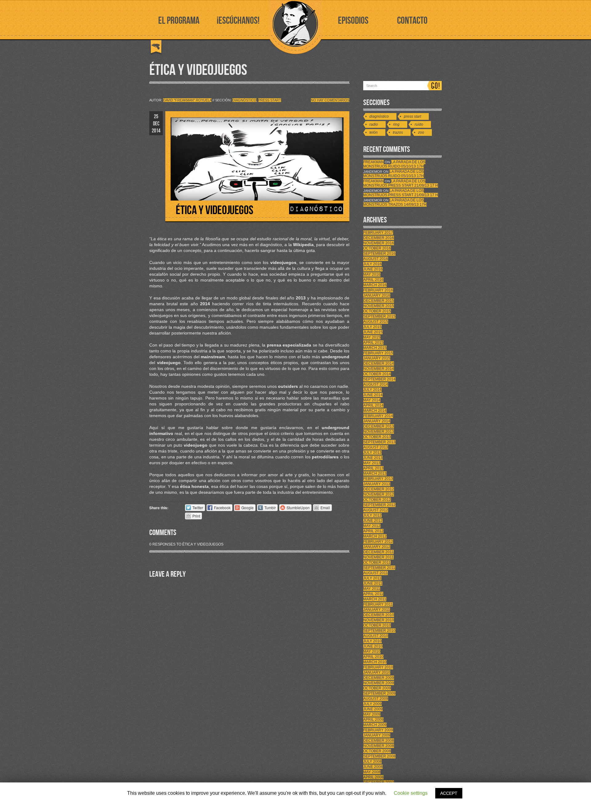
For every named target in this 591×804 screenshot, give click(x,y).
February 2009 (378, 730)
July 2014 (372, 390)
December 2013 (378, 426)
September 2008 (379, 756)
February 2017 (378, 232)
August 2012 (375, 510)
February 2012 (378, 541)
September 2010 (379, 630)
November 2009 (378, 683)
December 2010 (378, 615)
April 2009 (373, 719)
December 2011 (378, 552)
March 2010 (375, 662)
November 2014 (378, 369)
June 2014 (373, 395)
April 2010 (373, 657)
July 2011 (372, 578)
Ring (396, 124)
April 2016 (373, 280)
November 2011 (378, 557)
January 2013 (376, 484)
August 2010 (375, 636)
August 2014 (375, 384)
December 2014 (378, 363)
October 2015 (377, 311)
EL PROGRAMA (178, 21)
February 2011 (378, 604)
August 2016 (375, 259)
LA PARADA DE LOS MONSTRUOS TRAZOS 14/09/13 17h (395, 202)
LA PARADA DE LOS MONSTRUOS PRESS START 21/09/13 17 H (400, 183)
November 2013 (378, 431)
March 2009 (375, 725)
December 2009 (378, 678)
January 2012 (376, 547)
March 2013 (375, 473)
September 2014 (379, 379)
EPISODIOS (353, 21)
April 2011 (373, 594)
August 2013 (375, 447)
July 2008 (372, 761)
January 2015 (376, 358)
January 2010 (376, 672)
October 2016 (377, 248)
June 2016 (373, 269)
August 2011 (375, 573)
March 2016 (375, 285)
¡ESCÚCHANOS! (238, 21)
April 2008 (373, 777)
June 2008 (373, 767)
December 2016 (378, 238)
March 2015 (375, 348)
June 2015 (373, 332)
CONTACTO (412, 21)
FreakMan (373, 162)
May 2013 (371, 463)
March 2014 (375, 410)
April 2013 (373, 468)
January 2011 (376, 609)
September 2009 (379, 693)
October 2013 (377, 437)
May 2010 (371, 651)
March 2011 (374, 599)
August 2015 (375, 321)
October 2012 (377, 499)
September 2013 (379, 442)
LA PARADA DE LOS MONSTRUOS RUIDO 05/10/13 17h (394, 164)
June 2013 (373, 458)
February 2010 (378, 667)
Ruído (419, 124)
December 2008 (378, 740)
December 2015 (378, 300)
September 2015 (379, 316)
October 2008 (377, 751)
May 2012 (371, 526)
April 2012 (373, 531)
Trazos (398, 132)
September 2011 (379, 568)
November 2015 (378, 306)
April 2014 (373, 405)
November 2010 (378, 620)
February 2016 (378, 290)
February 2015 (378, 353)
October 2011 (377, 562)
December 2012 (378, 489)
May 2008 (371, 772)
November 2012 (378, 494)
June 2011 (372, 583)
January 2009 (376, 735)
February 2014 (378, 416)
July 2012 (372, 515)
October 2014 (377, 374)
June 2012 (373, 520)
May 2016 (371, 274)
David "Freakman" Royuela (187, 100)
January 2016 (376, 295)
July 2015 (372, 327)
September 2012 (379, 505)
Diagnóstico (244, 100)
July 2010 (372, 641)
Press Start (269, 100)
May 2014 (371, 400)
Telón (373, 132)
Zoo (421, 132)
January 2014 (376, 421)
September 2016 (379, 253)
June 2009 (373, 709)
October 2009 (377, 688)
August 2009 (375, 698)
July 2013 (372, 452)
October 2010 (377, 625)
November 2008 (378, 746)
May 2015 (371, 337)
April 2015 (373, 342)
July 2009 (372, 704)
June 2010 (373, 646)
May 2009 (371, 714)
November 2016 (378, 243)
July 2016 (372, 264)
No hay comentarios (330, 100)
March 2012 (375, 536)
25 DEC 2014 (156, 123)
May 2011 (371, 589)
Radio (373, 124)
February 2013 (378, 479)
